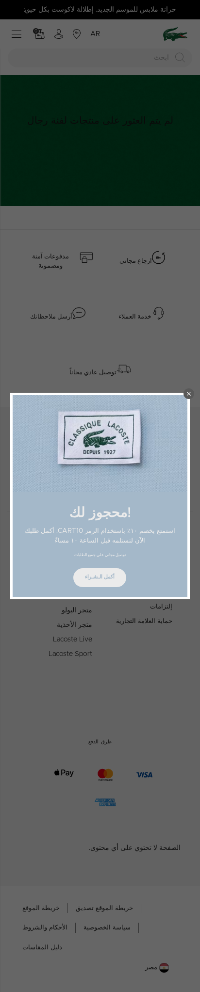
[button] (188, 393)
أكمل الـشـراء (100, 576)
